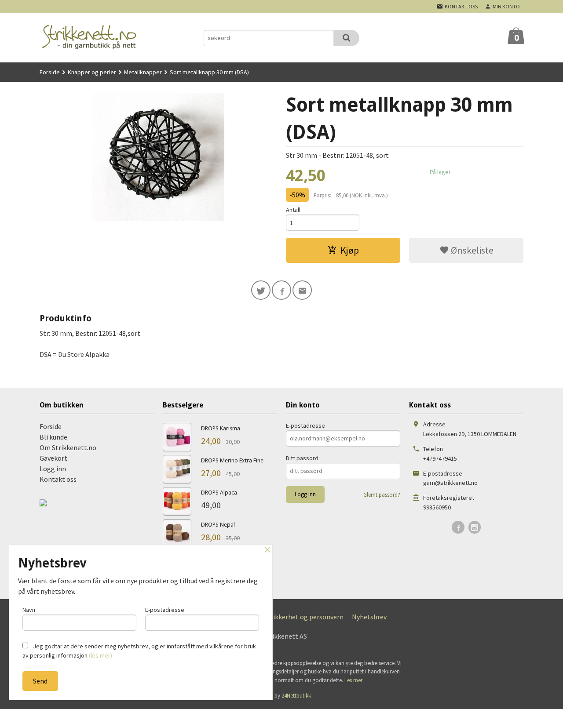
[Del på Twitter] (261, 290)
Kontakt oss (58, 479)
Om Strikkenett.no (68, 447)
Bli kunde (53, 437)
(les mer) (100, 655)
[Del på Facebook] (281, 290)
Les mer (353, 680)
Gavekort (53, 458)
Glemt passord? (381, 494)
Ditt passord (302, 458)
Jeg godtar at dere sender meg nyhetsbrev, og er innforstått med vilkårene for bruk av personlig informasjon (139, 650)
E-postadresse (305, 425)
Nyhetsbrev (369, 616)
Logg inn (53, 468)
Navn (28, 610)
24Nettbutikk (296, 695)
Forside (50, 72)
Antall (293, 210)
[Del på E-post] (302, 290)
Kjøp (349, 250)
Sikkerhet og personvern (307, 616)
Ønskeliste (471, 250)
